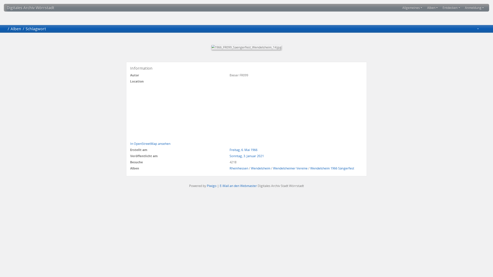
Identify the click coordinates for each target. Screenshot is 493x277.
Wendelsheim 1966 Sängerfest (332, 168)
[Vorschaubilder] (239, 39)
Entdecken (450, 8)
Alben (431, 8)
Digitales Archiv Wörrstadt (30, 7)
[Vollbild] (253, 39)
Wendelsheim (260, 168)
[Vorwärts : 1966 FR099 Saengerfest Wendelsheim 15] (266, 39)
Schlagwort (36, 28)
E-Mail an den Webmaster (238, 186)
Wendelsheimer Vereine (290, 168)
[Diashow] (485, 29)
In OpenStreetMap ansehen (150, 144)
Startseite (4, 29)
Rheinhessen (239, 168)
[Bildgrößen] (475, 29)
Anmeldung (473, 8)
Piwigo (211, 186)
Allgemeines (411, 8)
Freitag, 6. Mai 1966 (243, 150)
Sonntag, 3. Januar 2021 (247, 156)
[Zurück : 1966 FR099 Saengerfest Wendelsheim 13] (226, 39)
